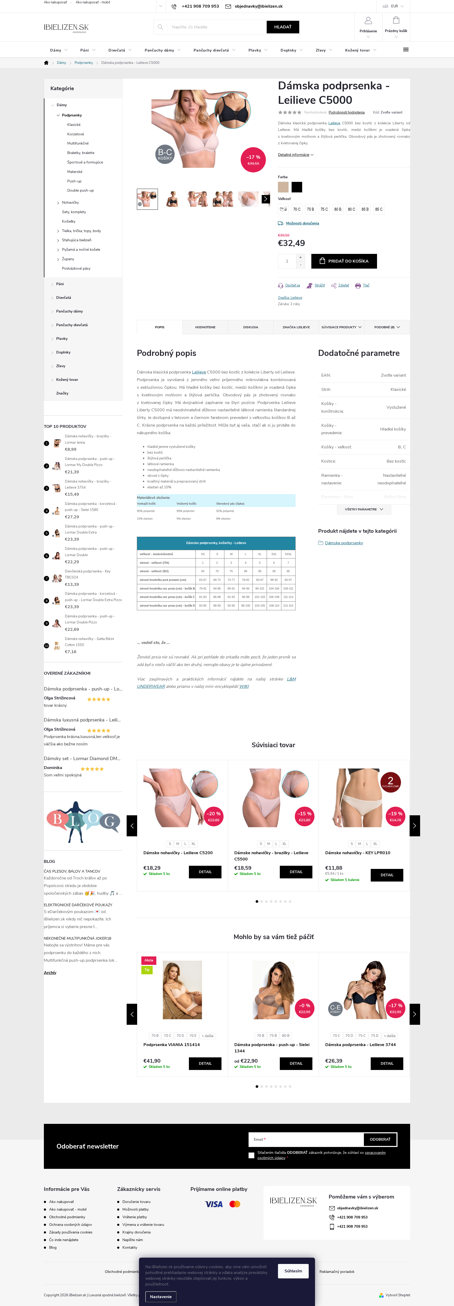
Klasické (73, 124)
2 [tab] (261, 901)
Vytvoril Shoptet (398, 1295)
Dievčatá (63, 297)
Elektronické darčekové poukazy (78, 905)
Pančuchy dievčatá (72, 324)
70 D (180, 1035)
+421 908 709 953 (352, 1217)
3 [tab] (266, 901)
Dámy (62, 105)
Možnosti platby (135, 1209)
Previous (132, 825)
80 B (286, 1035)
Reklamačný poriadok (336, 1271)
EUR (394, 6)
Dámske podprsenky (344, 543)
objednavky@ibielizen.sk (357, 1208)
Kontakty (129, 1248)
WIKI (244, 686)
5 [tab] (276, 901)
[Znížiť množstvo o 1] (300, 264)
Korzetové (75, 134)
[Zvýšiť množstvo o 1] (300, 257)
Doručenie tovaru (136, 1202)
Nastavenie (161, 1297)
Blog (52, 1247)
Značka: (290, 297)
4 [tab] (271, 901)
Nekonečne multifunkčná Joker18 (77, 938)
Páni (60, 283)
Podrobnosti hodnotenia (347, 112)
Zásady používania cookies (70, 1232)
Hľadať (283, 27)
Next (415, 825)
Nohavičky (70, 202)
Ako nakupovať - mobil (93, 2)
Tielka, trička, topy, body (81, 230)
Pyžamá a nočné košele (81, 249)
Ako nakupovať (55, 2)
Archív (50, 973)
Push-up (74, 181)
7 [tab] (285, 901)
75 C (362, 1035)
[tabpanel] (182, 825)
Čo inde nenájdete (63, 1239)
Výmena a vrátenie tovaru (143, 1225)
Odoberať (380, 1139)
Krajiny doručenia (136, 1232)
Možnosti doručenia (302, 223)
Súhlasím (293, 1271)
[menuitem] (59, 50)
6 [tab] (280, 901)
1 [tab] (257, 901)
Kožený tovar (67, 379)
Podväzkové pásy (76, 268)
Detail (205, 871)
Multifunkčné (78, 143)
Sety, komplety (74, 211)
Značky (62, 393)
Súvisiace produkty (339, 327)
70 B (155, 1035)
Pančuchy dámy (69, 311)
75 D (375, 1035)
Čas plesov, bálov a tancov (72, 871)
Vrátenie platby (134, 1217)
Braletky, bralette (80, 152)
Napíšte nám (132, 1240)
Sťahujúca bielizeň (76, 240)
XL (193, 844)
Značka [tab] (296, 327)
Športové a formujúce (85, 162)
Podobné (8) (384, 327)
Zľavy (60, 365)
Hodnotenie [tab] (205, 327)
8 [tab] (290, 901)
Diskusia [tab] (250, 327)
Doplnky (63, 352)
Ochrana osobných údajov (70, 1224)
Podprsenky (72, 115)
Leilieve (334, 123)
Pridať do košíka (348, 261)
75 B (273, 1035)
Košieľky (68, 221)
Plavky (62, 338)
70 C (167, 1035)
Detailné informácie (293, 154)
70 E (193, 1035)
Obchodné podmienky (67, 1217)
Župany (68, 259)
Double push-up (80, 190)
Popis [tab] (159, 327)
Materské (74, 171)
